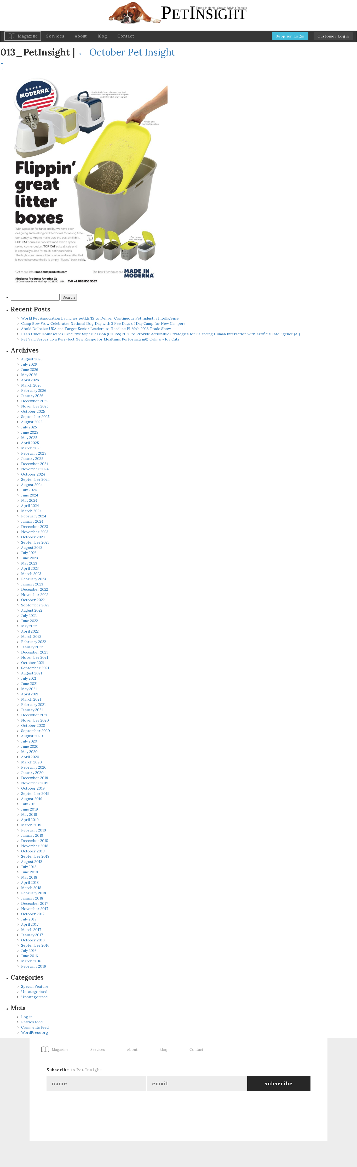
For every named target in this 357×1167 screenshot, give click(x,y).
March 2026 (31, 385)
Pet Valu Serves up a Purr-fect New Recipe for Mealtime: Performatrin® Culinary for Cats (100, 339)
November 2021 (34, 657)
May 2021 (29, 688)
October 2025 (33, 411)
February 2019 (33, 830)
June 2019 (29, 809)
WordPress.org (34, 1032)
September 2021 (35, 668)
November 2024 (35, 469)
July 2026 (29, 364)
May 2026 (29, 374)
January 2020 (32, 772)
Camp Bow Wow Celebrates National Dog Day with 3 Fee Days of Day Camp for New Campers (103, 323)
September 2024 (35, 479)
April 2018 (30, 882)
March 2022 (31, 636)
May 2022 (29, 626)
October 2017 (32, 914)
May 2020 (29, 751)
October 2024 (33, 474)
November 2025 (35, 406)
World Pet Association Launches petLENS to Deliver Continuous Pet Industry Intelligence (100, 318)
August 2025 (32, 422)
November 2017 (34, 908)
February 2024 (33, 516)
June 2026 (29, 369)
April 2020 (30, 757)
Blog (102, 35)
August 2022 (31, 610)
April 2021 (29, 694)
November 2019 (34, 783)
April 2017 (29, 924)
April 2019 (30, 819)
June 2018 (29, 872)
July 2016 (29, 950)
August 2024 (32, 484)
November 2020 (35, 720)
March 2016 (31, 961)
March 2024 (31, 511)
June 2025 (29, 432)
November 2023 (34, 531)
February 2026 (33, 390)
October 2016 (33, 940)
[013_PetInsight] (84, 180)
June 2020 (29, 746)
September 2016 (35, 945)
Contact (125, 35)
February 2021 (33, 704)
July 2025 (29, 427)
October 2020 (33, 725)
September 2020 (35, 730)
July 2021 (28, 678)
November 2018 (34, 846)
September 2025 (35, 416)
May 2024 (29, 500)
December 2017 (34, 903)
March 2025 (31, 448)
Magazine (28, 35)
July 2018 (29, 866)
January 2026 (32, 395)
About (81, 35)
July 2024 (29, 490)
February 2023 (33, 579)
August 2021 (31, 673)
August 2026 (32, 359)
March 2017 (31, 929)
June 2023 (29, 558)
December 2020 (35, 715)
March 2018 (31, 887)
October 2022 (33, 600)
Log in (26, 1016)
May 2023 (29, 563)
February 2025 (33, 453)
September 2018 (35, 856)
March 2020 (31, 762)
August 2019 (31, 798)
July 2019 (29, 804)
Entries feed (32, 1022)
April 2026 (30, 380)
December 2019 (34, 777)
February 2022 (33, 641)
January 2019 (32, 835)
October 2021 (32, 662)
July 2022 (29, 615)
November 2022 (34, 594)
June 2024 (29, 495)
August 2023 (31, 547)
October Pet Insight (126, 52)
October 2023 (33, 537)
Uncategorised (34, 991)
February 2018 (33, 893)
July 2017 (28, 919)
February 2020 (34, 767)
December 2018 (34, 840)
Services (55, 35)
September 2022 (35, 605)
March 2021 (31, 699)
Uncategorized (34, 997)
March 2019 (31, 825)
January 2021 (32, 709)
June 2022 (29, 620)
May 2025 (29, 437)
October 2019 (33, 788)
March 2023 (31, 573)
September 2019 (35, 793)
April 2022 (30, 631)
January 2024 (32, 521)
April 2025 (30, 442)
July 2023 (29, 552)
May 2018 (29, 877)
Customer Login (333, 36)
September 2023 (35, 542)
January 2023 (32, 584)
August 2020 (32, 736)
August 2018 (31, 861)
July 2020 (29, 741)
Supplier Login (290, 36)
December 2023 (34, 526)
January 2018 (32, 898)
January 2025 (32, 458)
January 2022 (32, 647)
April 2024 (30, 505)
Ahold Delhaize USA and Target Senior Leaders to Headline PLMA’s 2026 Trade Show (96, 328)
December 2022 (34, 589)
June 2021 (29, 683)
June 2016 (29, 955)
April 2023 (30, 568)
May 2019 (29, 814)
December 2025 (34, 401)
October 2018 (33, 851)
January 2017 (32, 935)
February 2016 (33, 966)
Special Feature (34, 986)
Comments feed (35, 1027)
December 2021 (34, 652)
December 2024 (34, 463)
